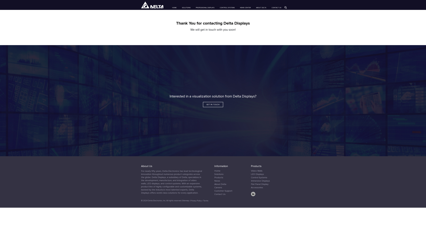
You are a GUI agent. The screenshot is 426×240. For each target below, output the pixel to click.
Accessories (257, 187)
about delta (261, 7)
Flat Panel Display (259, 184)
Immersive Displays (260, 181)
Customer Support (223, 191)
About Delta (220, 184)
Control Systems (227, 7)
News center (245, 7)
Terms (205, 201)
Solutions (186, 7)
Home (174, 7)
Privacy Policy (196, 201)
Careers (218, 187)
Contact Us (276, 7)
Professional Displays (205, 7)
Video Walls (256, 171)
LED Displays (257, 174)
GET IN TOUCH (213, 104)
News (217, 181)
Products (218, 177)
